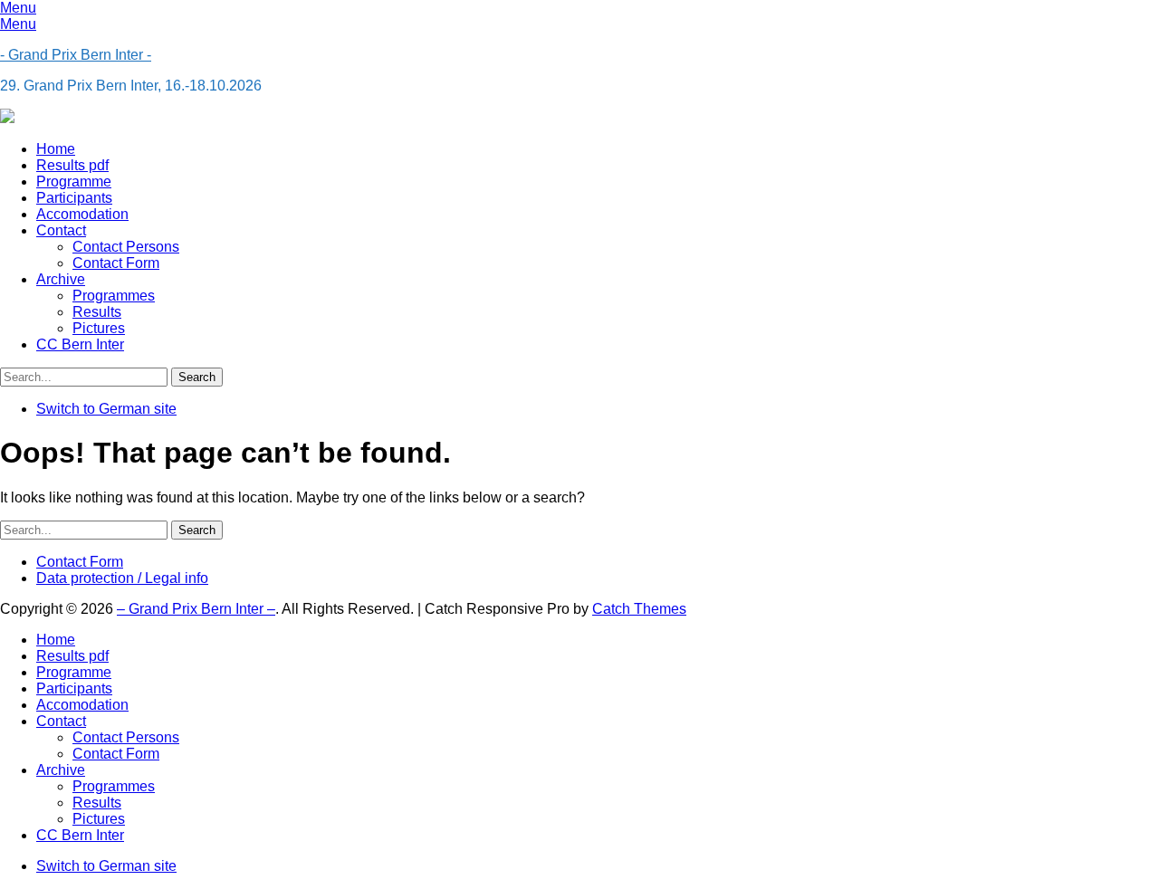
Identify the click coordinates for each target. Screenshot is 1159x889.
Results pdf (72, 165)
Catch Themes (639, 609)
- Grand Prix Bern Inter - (75, 54)
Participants (74, 198)
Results (96, 312)
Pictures (98, 328)
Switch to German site (106, 408)
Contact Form (115, 263)
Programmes (113, 295)
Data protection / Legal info (122, 578)
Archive (60, 279)
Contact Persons (125, 246)
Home (55, 149)
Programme (73, 181)
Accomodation (82, 214)
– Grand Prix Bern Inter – (196, 609)
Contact (61, 230)
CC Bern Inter (80, 344)
